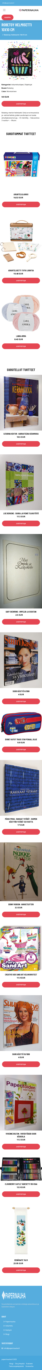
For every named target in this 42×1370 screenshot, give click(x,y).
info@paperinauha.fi (8, 3)
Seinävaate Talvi (21, 1260)
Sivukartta (29, 1366)
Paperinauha (10, 1321)
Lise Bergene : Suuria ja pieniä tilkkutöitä (21, 513)
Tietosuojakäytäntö (16, 1366)
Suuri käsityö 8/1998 (21, 691)
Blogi (7, 1334)
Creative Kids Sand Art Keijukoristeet (21, 974)
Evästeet (29, 1363)
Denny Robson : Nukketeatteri (21, 904)
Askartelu (9, 1326)
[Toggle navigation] (4, 10)
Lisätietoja (21, 104)
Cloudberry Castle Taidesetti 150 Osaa (21, 1184)
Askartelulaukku (21, 194)
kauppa (7, 17)
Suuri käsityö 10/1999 (21, 1054)
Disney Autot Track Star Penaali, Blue (21, 739)
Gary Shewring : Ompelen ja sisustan (21, 611)
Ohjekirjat (28, 84)
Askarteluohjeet (17, 84)
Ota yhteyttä (19, 1363)
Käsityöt (8, 1330)
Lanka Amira (21, 336)
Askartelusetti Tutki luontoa (21, 270)
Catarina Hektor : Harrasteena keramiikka (21, 433)
